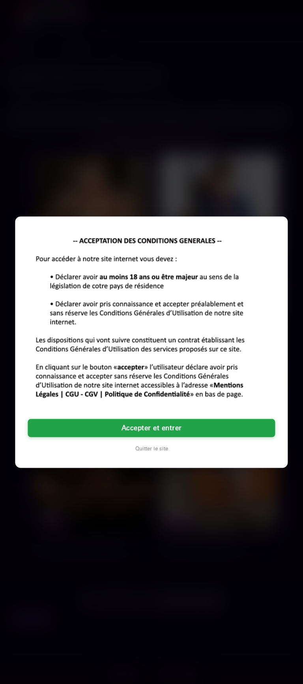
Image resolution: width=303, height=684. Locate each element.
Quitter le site (151, 448)
